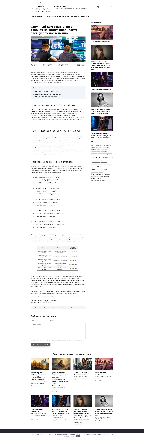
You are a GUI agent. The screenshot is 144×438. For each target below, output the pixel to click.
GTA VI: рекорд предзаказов (101, 41)
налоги (98, 162)
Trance (102, 147)
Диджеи (93, 149)
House (107, 145)
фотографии (96, 174)
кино (96, 157)
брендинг (100, 153)
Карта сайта (85, 16)
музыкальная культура (100, 159)
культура (102, 157)
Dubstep (100, 145)
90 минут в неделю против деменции (81, 373)
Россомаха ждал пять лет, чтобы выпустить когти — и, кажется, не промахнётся (101, 135)
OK (78, 436)
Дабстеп (106, 147)
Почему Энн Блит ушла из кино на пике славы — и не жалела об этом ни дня (100, 111)
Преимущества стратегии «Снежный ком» (48, 94)
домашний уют (98, 154)
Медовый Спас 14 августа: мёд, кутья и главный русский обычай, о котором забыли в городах (38, 375)
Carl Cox (92, 145)
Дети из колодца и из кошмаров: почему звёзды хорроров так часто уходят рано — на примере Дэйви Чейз (101, 65)
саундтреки (104, 164)
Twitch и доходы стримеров (101, 89)
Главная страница (37, 16)
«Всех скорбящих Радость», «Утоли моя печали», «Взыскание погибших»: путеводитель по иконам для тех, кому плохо (60, 377)
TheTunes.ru (61, 6)
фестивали (94, 172)
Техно (103, 151)
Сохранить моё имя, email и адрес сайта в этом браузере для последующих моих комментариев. (57, 340)
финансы (101, 172)
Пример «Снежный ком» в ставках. (46, 96)
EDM (103, 145)
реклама (103, 162)
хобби (104, 174)
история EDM (106, 154)
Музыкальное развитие (95, 151)
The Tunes (96, 147)
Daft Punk (96, 145)
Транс (106, 151)
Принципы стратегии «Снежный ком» (47, 91)
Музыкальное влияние (105, 149)
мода (107, 157)
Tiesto (99, 147)
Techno (92, 147)
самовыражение (96, 164)
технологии (97, 169)
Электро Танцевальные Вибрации (57, 16)
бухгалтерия (104, 153)
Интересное (75, 16)
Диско (98, 149)
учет (105, 169)
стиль (98, 166)
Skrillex (109, 145)
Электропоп (94, 153)
